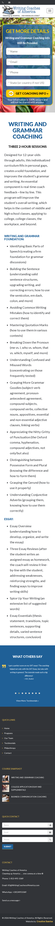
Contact (8, 753)
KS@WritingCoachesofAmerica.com (23, 885)
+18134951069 (19, 892)
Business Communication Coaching (29, 797)
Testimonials (10, 743)
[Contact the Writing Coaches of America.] (10, 2)
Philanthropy (10, 748)
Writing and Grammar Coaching (27, 777)
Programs (8, 733)
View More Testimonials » (27, 700)
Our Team (8, 738)
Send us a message (10, 900)
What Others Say (27, 657)
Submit (7, 846)
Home (6, 728)
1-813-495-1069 (16, 878)
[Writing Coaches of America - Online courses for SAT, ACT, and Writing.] (21, 11)
